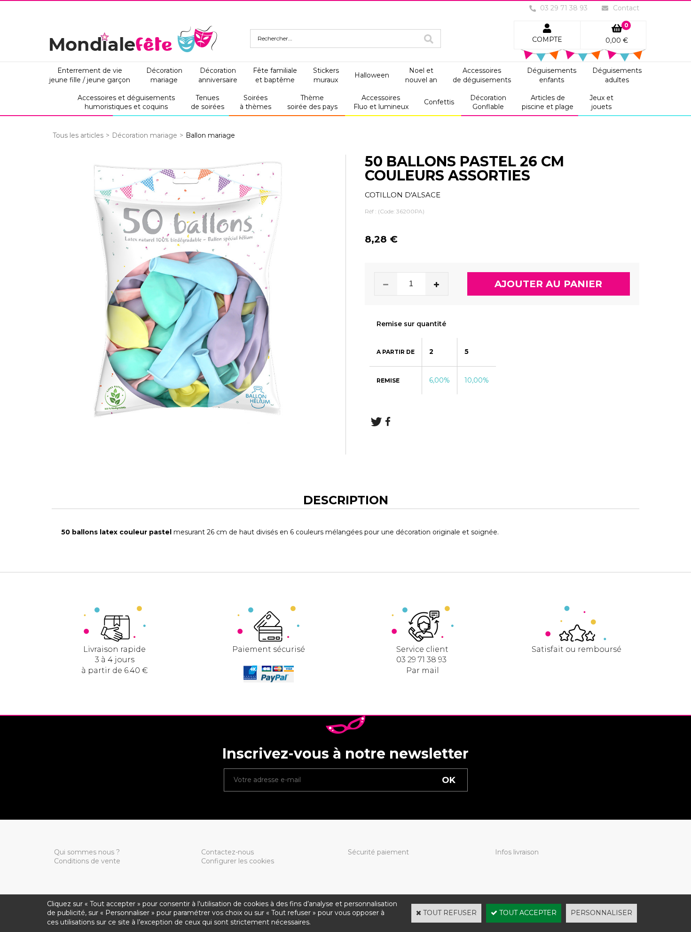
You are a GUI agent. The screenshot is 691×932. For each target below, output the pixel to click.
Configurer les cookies (237, 861)
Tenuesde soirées (207, 102)
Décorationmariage (164, 75)
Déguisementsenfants (551, 75)
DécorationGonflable (488, 102)
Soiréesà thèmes (255, 102)
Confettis (439, 102)
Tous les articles (78, 135)
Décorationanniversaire (217, 75)
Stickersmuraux (326, 75)
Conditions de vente (87, 861)
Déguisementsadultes (617, 75)
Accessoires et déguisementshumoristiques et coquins (126, 102)
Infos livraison (517, 852)
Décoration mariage (144, 135)
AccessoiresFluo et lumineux (380, 102)
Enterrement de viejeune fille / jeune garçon (89, 75)
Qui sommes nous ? (87, 852)
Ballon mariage (210, 135)
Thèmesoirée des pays (312, 102)
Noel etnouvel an (421, 75)
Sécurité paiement (378, 852)
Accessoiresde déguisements (482, 75)
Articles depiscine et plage (547, 102)
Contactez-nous (227, 852)
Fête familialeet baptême (275, 75)
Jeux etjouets (601, 102)
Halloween (371, 75)
